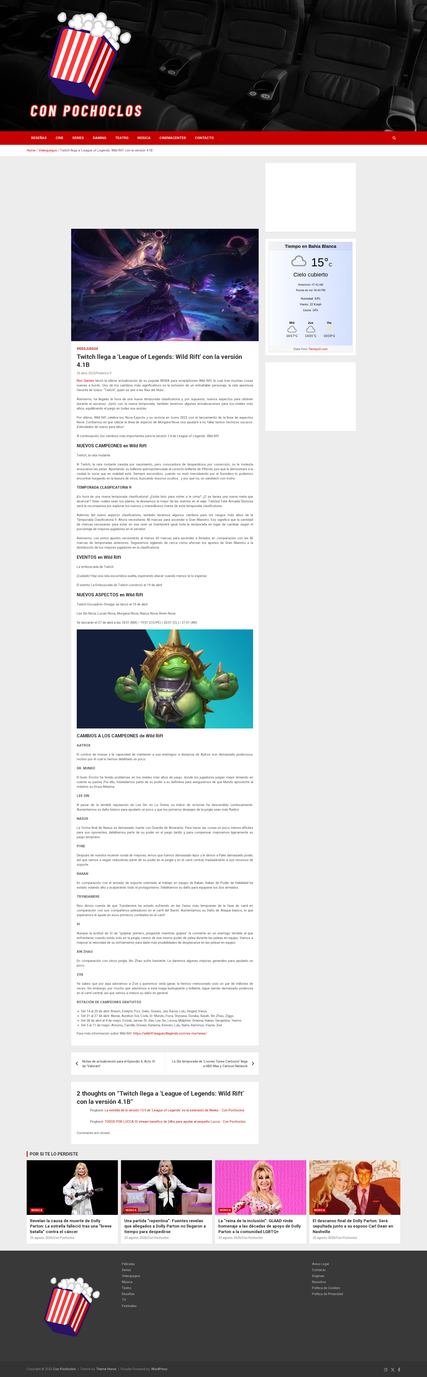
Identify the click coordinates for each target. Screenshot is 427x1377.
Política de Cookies (326, 1288)
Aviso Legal (320, 1264)
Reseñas (39, 138)
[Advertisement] (165, 196)
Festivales (129, 1306)
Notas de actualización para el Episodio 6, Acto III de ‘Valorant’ (118, 1063)
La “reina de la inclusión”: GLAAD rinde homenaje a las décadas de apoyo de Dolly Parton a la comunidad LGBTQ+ (259, 1226)
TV (124, 1300)
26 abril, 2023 (86, 373)
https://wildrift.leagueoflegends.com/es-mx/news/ (170, 1033)
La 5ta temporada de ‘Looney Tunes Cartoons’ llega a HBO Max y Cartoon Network (210, 1063)
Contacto (204, 138)
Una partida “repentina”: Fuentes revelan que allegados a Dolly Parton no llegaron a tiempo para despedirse (165, 1226)
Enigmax (318, 1276)
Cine (59, 138)
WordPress (159, 1369)
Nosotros (319, 1282)
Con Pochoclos (64, 1238)
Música (144, 138)
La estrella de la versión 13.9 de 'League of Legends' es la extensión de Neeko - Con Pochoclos (174, 1110)
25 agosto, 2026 (41, 1238)
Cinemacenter (172, 138)
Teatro (122, 138)
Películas (128, 1264)
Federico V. (104, 373)
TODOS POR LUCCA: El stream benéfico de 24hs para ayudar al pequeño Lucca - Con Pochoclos (175, 1122)
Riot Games (85, 381)
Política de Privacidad (327, 1294)
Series (78, 138)
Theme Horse (106, 1369)
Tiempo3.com (318, 349)
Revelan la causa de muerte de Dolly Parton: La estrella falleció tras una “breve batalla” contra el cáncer (71, 1226)
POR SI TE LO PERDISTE (54, 1154)
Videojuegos (87, 348)
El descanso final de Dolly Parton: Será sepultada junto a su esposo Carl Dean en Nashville (353, 1226)
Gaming (99, 138)
